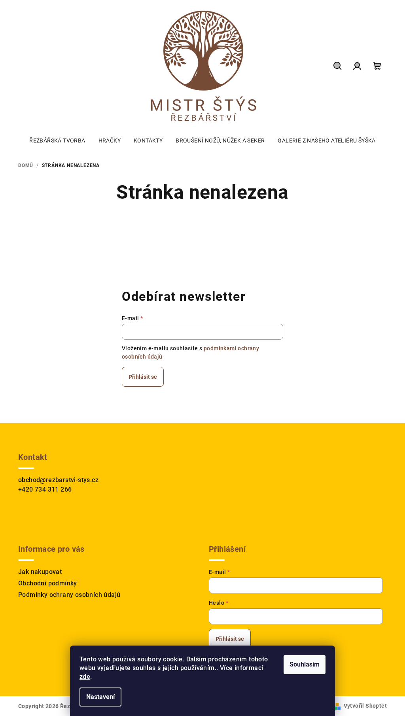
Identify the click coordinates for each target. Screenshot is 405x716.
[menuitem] (57, 140)
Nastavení (100, 697)
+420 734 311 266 (45, 489)
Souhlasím (305, 664)
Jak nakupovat (40, 571)
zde (84, 676)
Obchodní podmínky (47, 583)
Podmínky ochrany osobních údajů (69, 594)
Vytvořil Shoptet (365, 706)
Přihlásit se (143, 377)
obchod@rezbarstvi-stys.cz (58, 480)
